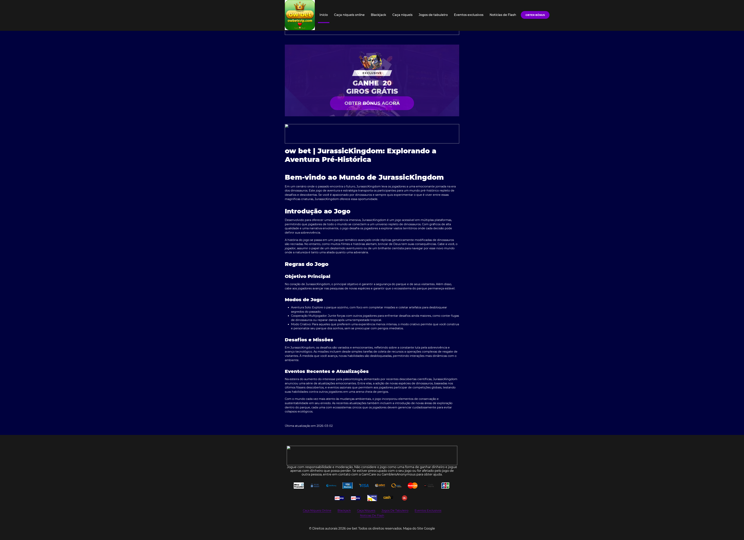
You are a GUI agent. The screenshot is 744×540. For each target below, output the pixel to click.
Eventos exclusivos (468, 15)
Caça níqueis (402, 15)
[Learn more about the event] (372, 133)
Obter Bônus (535, 15)
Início (323, 15)
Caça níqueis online (349, 15)
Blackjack (378, 15)
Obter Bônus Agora (372, 103)
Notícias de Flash (503, 15)
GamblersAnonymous (399, 474)
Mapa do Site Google (419, 528)
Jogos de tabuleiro (433, 15)
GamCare (369, 474)
